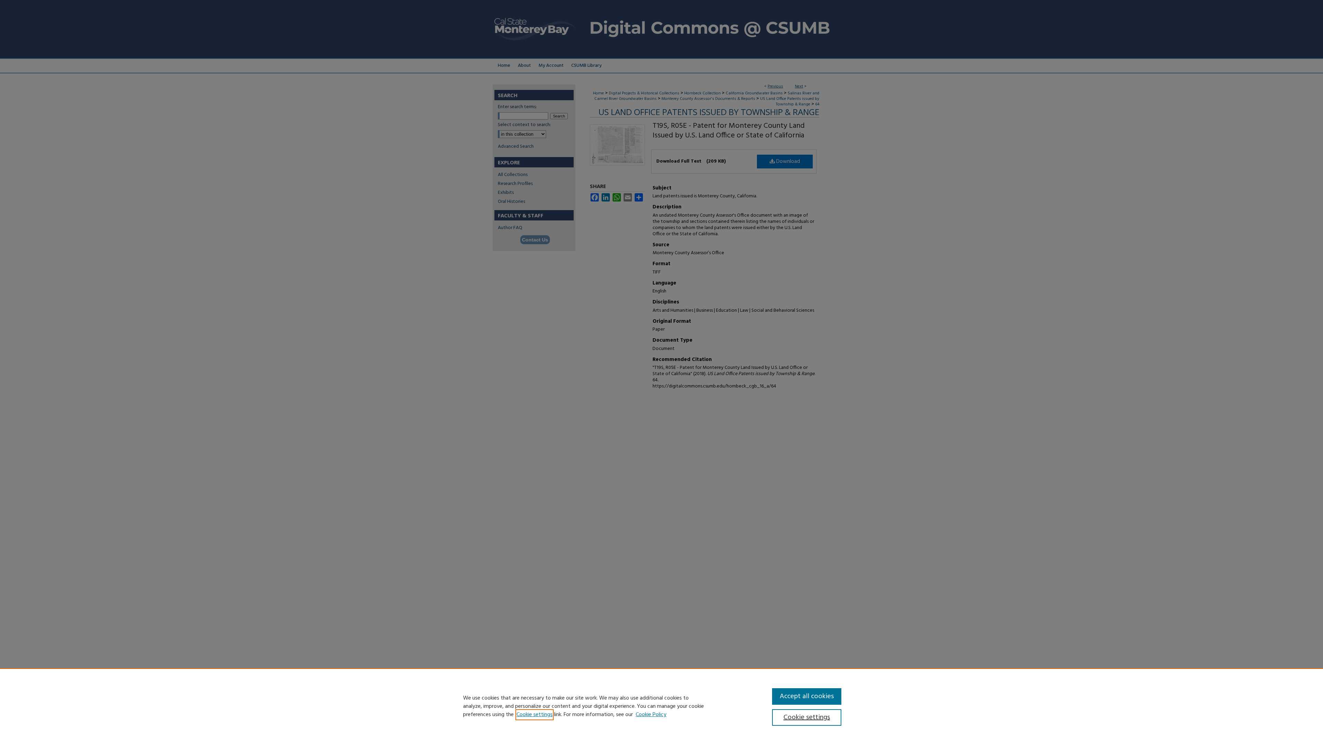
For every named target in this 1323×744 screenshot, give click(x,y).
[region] (661, 706)
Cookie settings (534, 714)
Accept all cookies (807, 696)
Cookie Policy (651, 714)
